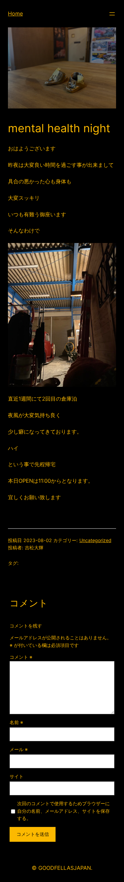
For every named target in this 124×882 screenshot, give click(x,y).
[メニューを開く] (112, 14)
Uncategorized (95, 540)
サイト (16, 776)
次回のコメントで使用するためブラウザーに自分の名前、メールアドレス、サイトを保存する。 (63, 811)
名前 (16, 722)
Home (15, 13)
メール (19, 749)
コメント (21, 657)
